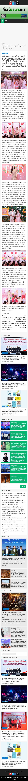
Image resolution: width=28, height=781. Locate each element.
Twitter (21, 771)
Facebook (16, 771)
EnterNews (20, 777)
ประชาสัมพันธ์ (5, 53)
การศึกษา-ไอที (13, 627)
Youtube (7, 771)
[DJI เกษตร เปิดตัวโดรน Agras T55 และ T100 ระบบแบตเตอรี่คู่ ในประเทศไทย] (14, 547)
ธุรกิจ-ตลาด (13, 433)
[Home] (3, 21)
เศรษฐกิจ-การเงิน (14, 422)
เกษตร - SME (11, 554)
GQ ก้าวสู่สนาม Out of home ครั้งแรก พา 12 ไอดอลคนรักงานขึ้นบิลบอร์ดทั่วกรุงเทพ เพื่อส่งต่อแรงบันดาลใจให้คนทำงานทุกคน (20, 321)
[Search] (26, 21)
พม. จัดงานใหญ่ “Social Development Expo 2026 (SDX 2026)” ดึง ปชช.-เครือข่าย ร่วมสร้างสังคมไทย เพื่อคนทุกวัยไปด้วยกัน (14, 385)
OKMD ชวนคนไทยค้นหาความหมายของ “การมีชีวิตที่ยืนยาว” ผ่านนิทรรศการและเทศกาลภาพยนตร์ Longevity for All (14, 411)
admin (4, 69)
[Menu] (6, 21)
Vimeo (11, 771)
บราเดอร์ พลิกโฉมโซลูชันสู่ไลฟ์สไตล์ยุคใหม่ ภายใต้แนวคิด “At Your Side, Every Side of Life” (18, 436)
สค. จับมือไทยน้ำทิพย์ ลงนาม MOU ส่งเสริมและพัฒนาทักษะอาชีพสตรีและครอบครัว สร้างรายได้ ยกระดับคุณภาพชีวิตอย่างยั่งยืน (13, 358)
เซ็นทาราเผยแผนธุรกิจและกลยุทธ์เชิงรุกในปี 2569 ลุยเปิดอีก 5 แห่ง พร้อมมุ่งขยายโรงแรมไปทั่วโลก (18, 479)
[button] (6, 21)
